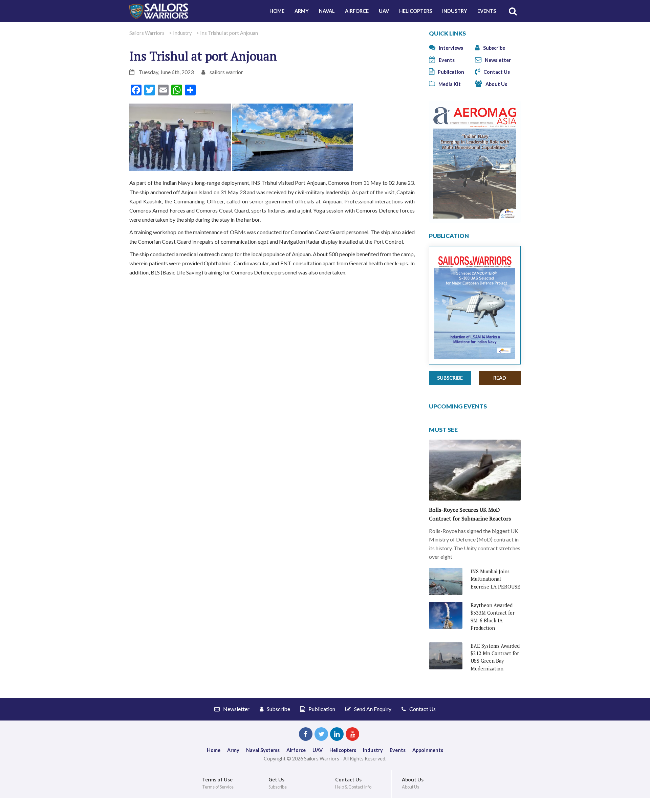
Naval (327, 11)
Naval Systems (263, 750)
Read (499, 378)
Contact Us (496, 72)
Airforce (357, 11)
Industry (454, 11)
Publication (450, 72)
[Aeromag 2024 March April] (475, 161)
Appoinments (427, 750)
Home (276, 11)
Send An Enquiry (372, 709)
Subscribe (493, 48)
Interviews (450, 48)
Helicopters (415, 11)
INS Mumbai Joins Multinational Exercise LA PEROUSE (495, 579)
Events (486, 11)
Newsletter (497, 60)
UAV (384, 11)
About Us (495, 84)
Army (302, 11)
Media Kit (449, 84)
